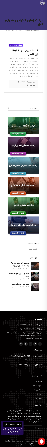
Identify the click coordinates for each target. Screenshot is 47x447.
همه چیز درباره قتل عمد (20, 284)
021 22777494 (10, 429)
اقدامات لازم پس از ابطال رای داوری (24, 52)
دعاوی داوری (13, 45)
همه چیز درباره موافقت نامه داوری (19, 275)
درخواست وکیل (37, 385)
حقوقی (20, 45)
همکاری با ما (38, 390)
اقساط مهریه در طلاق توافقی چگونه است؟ (26, 356)
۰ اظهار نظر (32, 85)
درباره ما (39, 394)
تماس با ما (38, 398)
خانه (42, 30)
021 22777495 (14, 430)
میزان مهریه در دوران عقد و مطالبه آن (28, 364)
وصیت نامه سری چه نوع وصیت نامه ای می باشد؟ (20, 264)
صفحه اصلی (38, 381)
